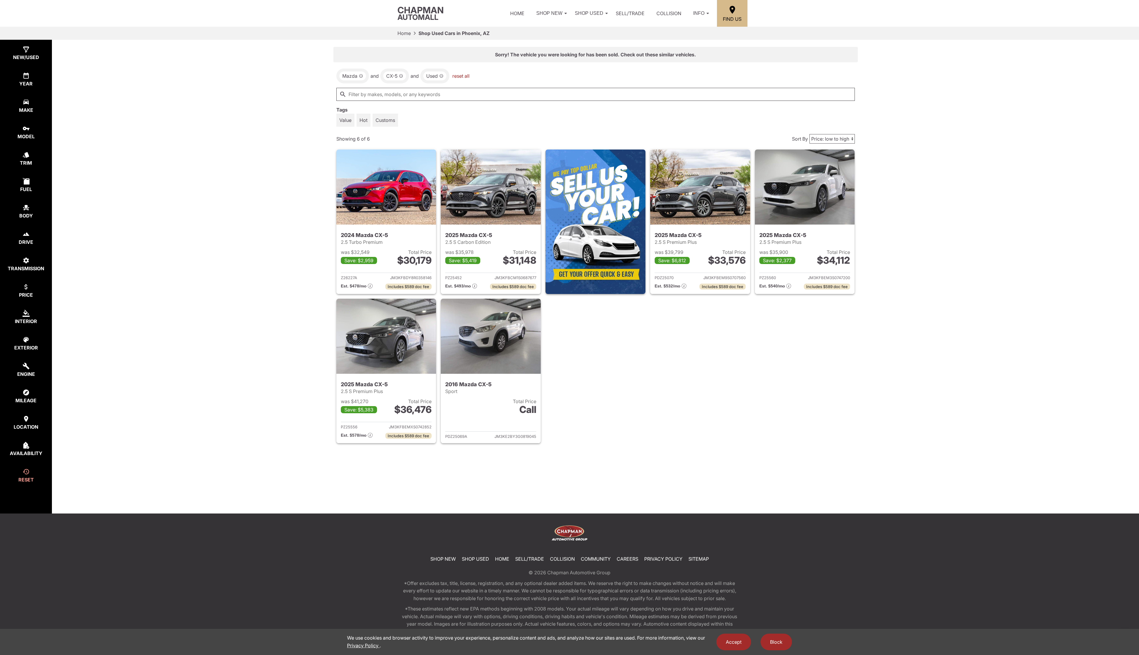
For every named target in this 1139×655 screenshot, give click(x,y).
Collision (668, 13)
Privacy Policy (663, 559)
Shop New (549, 13)
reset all (461, 76)
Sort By (800, 139)
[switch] (345, 120)
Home (517, 13)
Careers (627, 559)
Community (596, 559)
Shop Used (589, 13)
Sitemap (698, 559)
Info (698, 13)
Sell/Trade (630, 13)
